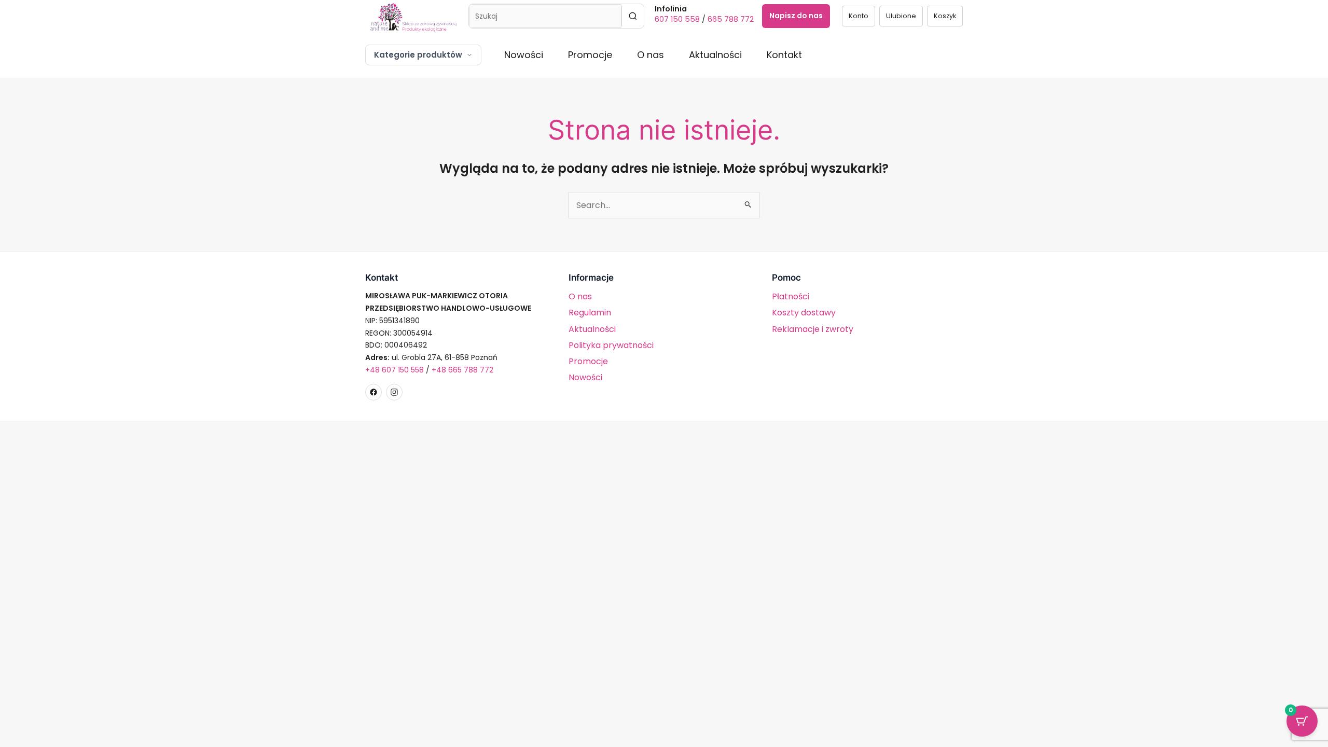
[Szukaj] (632, 16)
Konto (858, 15)
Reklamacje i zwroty (812, 329)
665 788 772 (731, 19)
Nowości (523, 54)
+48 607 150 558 (394, 370)
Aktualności (715, 54)
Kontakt (784, 54)
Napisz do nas (796, 15)
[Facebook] (373, 392)
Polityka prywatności (611, 345)
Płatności (790, 296)
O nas (650, 54)
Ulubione (901, 15)
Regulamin (590, 313)
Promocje (590, 54)
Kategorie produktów (418, 54)
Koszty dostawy (804, 313)
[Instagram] (394, 392)
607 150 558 (677, 19)
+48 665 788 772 (462, 370)
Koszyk (945, 15)
